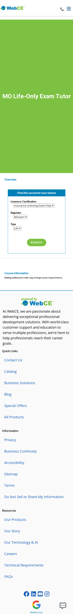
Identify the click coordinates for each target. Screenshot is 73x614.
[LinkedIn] (33, 594)
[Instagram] (46, 594)
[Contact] (62, 9)
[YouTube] (40, 594)
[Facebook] (26, 594)
